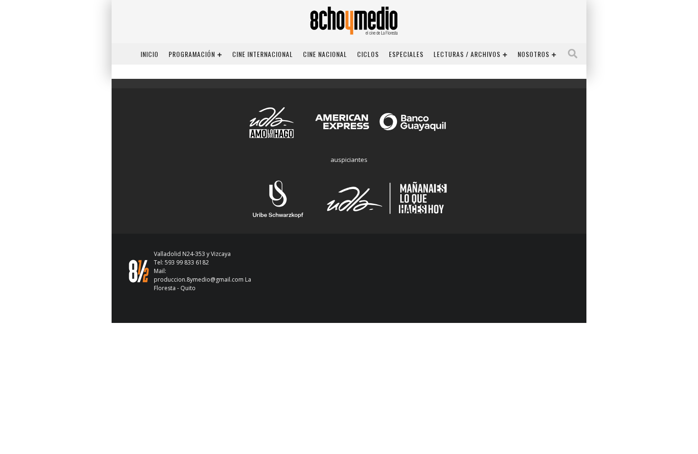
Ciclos (368, 54)
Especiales (406, 54)
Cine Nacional (325, 54)
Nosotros (533, 54)
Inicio (150, 54)
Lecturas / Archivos (467, 54)
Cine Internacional (262, 54)
